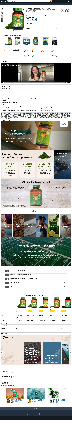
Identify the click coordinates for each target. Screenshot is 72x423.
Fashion (54, 3)
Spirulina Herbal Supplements (9, 381)
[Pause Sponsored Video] (22, 395)
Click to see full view (14, 30)
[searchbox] (29, 1)
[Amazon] (3, 1)
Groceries (30, 3)
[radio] (2, 9)
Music (61, 3)
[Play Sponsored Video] (36, 393)
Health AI (5, 3)
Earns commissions (13, 64)
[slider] (34, 82)
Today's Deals (40, 3)
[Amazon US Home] (27, 414)
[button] (2, 4)
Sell (51, 3)
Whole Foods (35, 3)
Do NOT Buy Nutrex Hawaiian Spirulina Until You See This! (13, 65)
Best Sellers (21, 3)
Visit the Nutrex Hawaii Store (30, 11)
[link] (8, 47)
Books (44, 3)
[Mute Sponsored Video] (22, 397)
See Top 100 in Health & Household (23, 380)
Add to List (62, 13)
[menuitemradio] (68, 82)
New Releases (26, 3)
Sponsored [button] (2, 386)
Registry (57, 3)
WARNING (3, 368)
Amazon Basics (15, 3)
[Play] (1, 82)
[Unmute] (70, 82)
